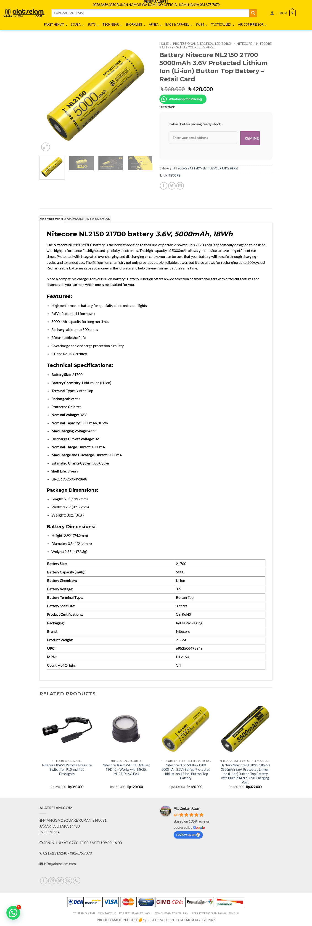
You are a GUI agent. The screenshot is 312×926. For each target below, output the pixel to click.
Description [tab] (51, 219)
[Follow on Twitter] (60, 880)
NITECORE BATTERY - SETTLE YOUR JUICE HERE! (205, 168)
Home (164, 43)
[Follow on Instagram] (52, 880)
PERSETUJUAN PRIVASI (135, 913)
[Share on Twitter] (172, 186)
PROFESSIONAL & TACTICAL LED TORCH (202, 43)
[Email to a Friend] (180, 186)
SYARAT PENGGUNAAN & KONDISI (215, 913)
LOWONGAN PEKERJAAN (171, 913)
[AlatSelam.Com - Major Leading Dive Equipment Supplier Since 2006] (24, 13)
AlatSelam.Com (187, 808)
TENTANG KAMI (84, 913)
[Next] (144, 96)
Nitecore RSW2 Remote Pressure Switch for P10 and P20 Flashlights (67, 769)
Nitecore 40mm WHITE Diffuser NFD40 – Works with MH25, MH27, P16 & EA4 (126, 769)
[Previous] (47, 96)
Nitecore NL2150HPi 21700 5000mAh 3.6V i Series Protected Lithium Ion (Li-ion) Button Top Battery (185, 771)
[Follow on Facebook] (44, 880)
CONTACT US (107, 913)
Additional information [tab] (87, 219)
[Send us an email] (68, 880)
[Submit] (253, 13)
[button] (272, 13)
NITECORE (244, 43)
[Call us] (76, 880)
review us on (186, 834)
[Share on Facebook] (163, 186)
